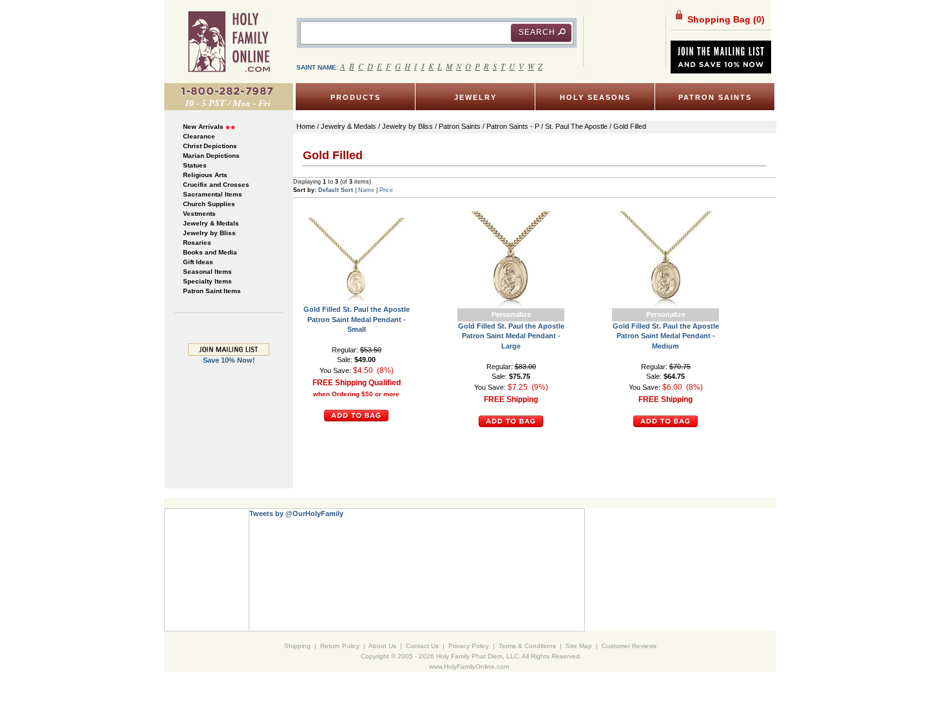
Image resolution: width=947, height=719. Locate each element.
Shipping (297, 645)
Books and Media (210, 252)
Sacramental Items (212, 194)
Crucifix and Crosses (216, 184)
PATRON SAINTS (715, 97)
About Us (382, 645)
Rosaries (197, 242)
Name (366, 190)
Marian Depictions (211, 155)
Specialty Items (207, 281)
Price (386, 190)
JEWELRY (475, 97)
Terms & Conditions (527, 645)
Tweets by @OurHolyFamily (296, 513)
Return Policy (339, 645)
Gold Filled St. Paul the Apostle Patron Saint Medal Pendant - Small (356, 319)
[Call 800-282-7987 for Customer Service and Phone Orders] (228, 96)
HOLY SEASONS (595, 97)
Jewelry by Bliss (209, 232)
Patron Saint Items (212, 290)
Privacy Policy (468, 645)
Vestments (199, 213)
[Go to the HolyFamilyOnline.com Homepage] (229, 41)
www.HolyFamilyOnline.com (469, 666)
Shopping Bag (725, 19)
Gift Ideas (198, 261)
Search (537, 32)
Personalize (511, 314)
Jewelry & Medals (211, 223)
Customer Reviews (629, 645)
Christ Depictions (210, 145)
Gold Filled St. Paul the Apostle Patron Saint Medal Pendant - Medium (666, 336)
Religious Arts (205, 174)
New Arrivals (203, 126)
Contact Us (422, 645)
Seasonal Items (207, 271)
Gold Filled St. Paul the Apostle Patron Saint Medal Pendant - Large (511, 336)
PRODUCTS (355, 97)
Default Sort (335, 190)
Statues (195, 165)
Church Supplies (209, 203)
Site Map (579, 645)
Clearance (199, 136)
